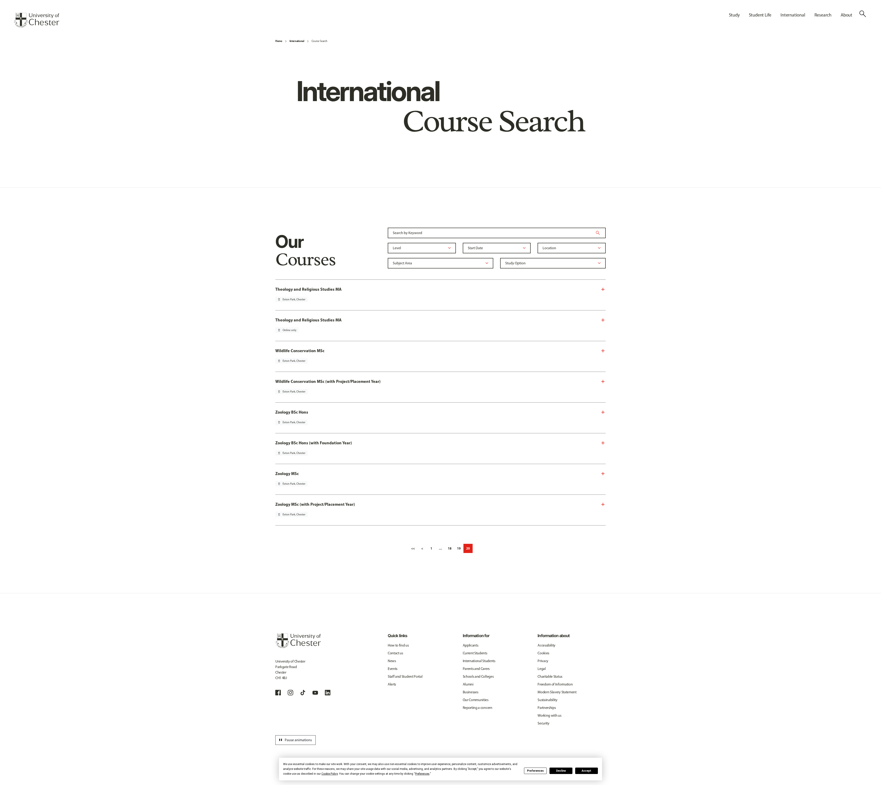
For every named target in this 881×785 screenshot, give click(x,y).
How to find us (398, 645)
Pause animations (295, 740)
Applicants (470, 645)
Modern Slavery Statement (557, 692)
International (297, 41)
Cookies (543, 653)
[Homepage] (36, 20)
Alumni (468, 684)
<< (413, 548)
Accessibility (546, 645)
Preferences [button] (422, 773)
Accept (586, 770)
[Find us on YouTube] (315, 692)
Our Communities (475, 700)
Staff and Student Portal (405, 676)
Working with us (549, 715)
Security (543, 723)
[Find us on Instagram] (290, 692)
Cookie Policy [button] (329, 773)
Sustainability (548, 700)
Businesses (470, 692)
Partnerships (547, 707)
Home (278, 41)
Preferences (535, 770)
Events (392, 668)
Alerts (392, 684)
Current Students (475, 653)
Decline (561, 770)
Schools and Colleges (478, 676)
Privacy (543, 661)
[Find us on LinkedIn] (327, 692)
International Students (479, 661)
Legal (542, 668)
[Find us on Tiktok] (303, 692)
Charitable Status (550, 676)
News (392, 661)
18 (450, 548)
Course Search (319, 41)
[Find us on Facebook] (278, 692)
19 (459, 548)
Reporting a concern (477, 707)
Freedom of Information (555, 684)
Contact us (395, 653)
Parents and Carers (476, 668)
